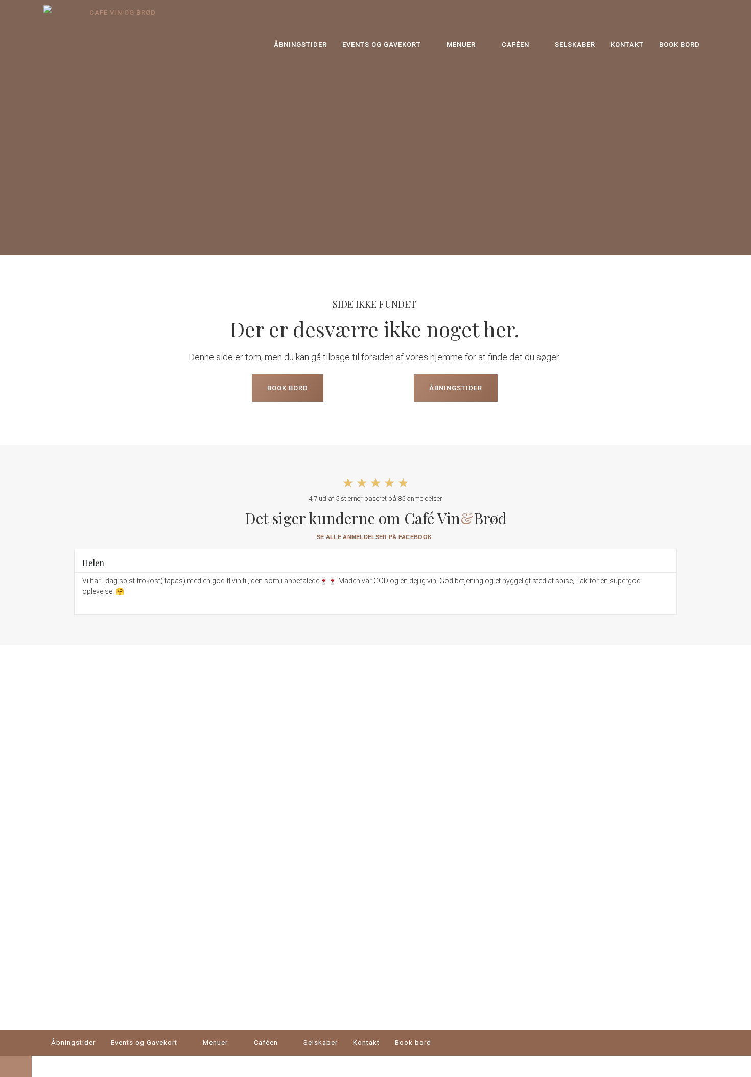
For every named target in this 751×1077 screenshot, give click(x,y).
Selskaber (575, 45)
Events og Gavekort (381, 45)
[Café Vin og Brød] (102, 44)
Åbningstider (300, 45)
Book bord (679, 45)
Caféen (515, 45)
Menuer (461, 45)
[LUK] (16, 1066)
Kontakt (627, 45)
